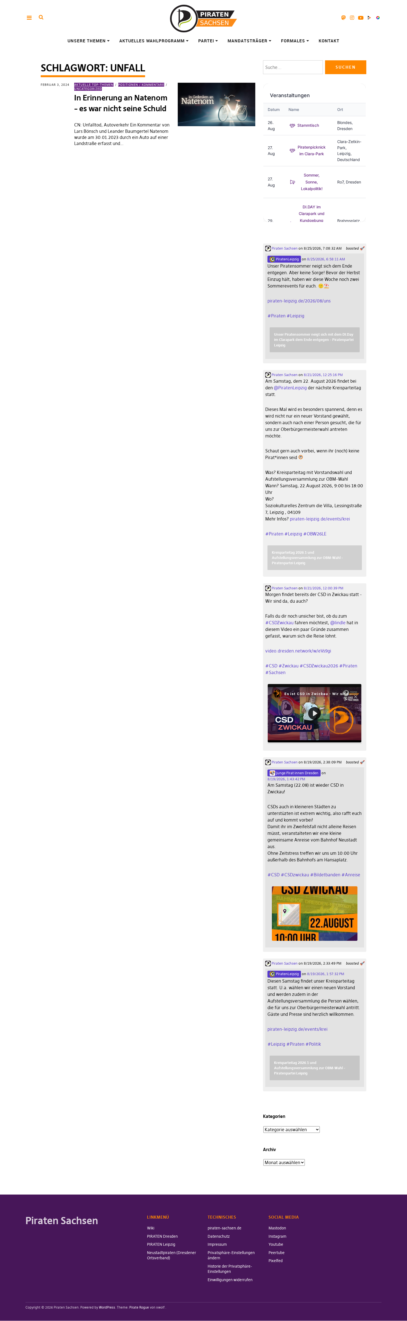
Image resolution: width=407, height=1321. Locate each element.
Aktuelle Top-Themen (94, 85)
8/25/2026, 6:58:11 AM (326, 259)
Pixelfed (377, 17)
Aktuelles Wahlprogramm (152, 40)
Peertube (369, 17)
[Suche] (41, 17)
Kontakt (329, 40)
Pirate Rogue (139, 1307)
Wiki (150, 1228)
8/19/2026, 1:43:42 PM (286, 779)
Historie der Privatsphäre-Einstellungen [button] (230, 1269)
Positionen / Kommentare (141, 85)
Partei (206, 40)
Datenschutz (219, 1236)
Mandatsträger (247, 40)
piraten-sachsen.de (224, 1228)
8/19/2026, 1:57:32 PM (325, 974)
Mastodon (343, 17)
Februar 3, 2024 (55, 85)
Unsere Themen (87, 40)
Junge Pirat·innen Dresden (296, 773)
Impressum (217, 1244)
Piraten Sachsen (284, 248)
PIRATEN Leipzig (161, 1244)
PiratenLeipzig (287, 259)
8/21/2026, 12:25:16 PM (323, 374)
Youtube (360, 17)
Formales (293, 40)
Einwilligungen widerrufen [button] (230, 1279)
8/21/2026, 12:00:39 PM (323, 588)
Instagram (352, 17)
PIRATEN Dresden (162, 1236)
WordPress (107, 1307)
